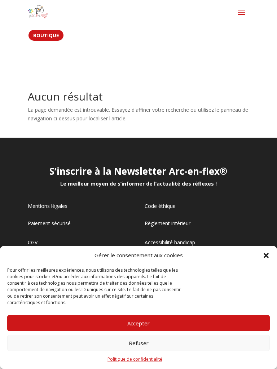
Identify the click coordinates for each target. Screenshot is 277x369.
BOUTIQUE (46, 35)
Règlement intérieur (167, 223)
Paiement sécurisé (49, 223)
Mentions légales (47, 206)
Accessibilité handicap (170, 242)
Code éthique (160, 206)
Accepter (138, 323)
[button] (266, 255)
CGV (33, 242)
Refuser (139, 343)
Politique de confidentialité (134, 359)
